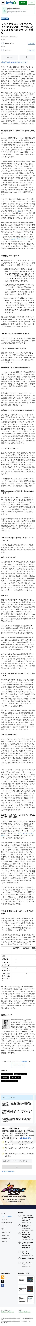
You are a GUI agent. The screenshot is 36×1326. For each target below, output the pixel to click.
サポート (26, 239)
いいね (11, 57)
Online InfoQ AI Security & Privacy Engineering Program (28, 1218)
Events (4, 1226)
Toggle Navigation (3, 3)
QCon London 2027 (27, 1263)
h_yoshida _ (8, 50)
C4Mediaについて (7, 1238)
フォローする (31, 43)
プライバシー (4, 1323)
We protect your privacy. (8, 1171)
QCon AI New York (28, 1258)
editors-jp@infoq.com (24, 1312)
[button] (17, 1167)
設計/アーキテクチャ (20, 1074)
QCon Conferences (7, 1222)
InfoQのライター (6, 1232)
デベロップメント (7, 1074)
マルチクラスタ (16, 239)
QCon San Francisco (25, 1252)
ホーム (3, 1213)
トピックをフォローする (18, 1065)
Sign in (31, 2)
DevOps (5, 18)
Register (23, 2)
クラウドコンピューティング (9, 1080)
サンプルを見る (25, 1138)
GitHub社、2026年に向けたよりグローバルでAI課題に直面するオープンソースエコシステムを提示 (16, 1119)
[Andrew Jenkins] (2, 43)
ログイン (4, 1219)
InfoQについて (6, 1235)
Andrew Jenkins (9, 43)
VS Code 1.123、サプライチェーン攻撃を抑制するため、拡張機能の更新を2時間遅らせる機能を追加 (16, 1104)
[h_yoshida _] (2, 50)
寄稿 (3, 1229)
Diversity (4, 1241)
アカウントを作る (7, 1216)
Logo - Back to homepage (11, 2)
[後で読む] (27, 57)
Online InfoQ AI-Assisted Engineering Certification (27, 1245)
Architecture (15, 1077)
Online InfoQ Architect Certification (26, 1226)
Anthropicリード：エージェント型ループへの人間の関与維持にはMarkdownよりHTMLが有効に (17, 1112)
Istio (19, 211)
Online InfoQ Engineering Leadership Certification (26, 1235)
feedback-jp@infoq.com (7, 1312)
